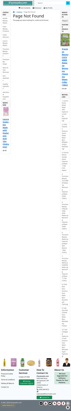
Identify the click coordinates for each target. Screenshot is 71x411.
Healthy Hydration (6, 86)
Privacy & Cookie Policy (7, 375)
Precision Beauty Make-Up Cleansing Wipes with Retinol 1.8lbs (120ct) (65, 243)
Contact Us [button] (45, 397)
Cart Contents (25, 8)
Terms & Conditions (8, 380)
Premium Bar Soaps (6, 61)
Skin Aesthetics (6, 78)
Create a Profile (24, 377)
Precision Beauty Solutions (6, 52)
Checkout (37, 8)
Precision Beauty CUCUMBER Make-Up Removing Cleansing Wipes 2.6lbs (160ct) (65, 67)
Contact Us (5, 387)
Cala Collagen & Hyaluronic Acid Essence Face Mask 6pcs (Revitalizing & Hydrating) (65, 343)
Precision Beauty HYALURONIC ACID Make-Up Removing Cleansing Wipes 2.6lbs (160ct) (65, 216)
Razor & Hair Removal (6, 70)
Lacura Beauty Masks (5, 43)
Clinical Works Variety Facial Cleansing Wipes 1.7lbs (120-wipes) (65, 161)
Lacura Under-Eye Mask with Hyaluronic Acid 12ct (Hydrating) (6, 133)
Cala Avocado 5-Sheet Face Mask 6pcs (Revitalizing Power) (65, 317)
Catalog (19, 12)
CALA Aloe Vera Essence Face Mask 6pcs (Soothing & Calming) (65, 294)
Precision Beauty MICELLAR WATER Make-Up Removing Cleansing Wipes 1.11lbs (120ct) (65, 269)
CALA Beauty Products (6, 29)
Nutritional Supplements (6, 95)
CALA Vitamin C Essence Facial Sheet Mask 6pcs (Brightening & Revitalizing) (65, 136)
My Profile (48, 8)
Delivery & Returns (7, 383)
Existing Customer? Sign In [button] (26, 382)
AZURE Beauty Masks (5, 20)
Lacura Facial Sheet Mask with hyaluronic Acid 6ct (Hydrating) (65, 111)
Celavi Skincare (6, 36)
